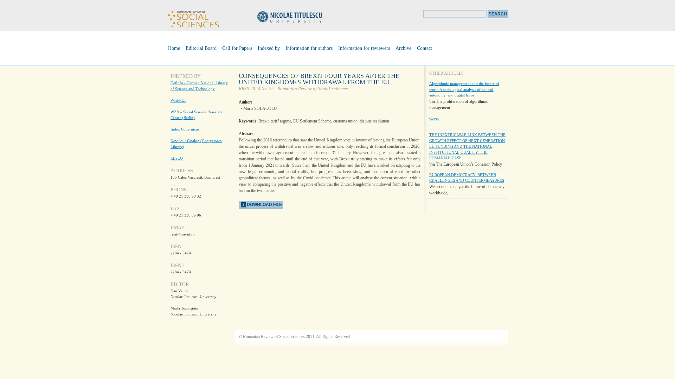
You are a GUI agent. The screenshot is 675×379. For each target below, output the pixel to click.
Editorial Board (201, 48)
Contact (424, 48)
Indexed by (269, 48)
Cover (434, 118)
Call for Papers (237, 48)
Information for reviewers (364, 48)
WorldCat (178, 100)
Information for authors (309, 48)
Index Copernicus (185, 129)
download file (264, 204)
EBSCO (177, 158)
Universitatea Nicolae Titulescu (301, 18)
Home (174, 48)
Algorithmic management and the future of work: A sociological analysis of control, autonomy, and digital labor (464, 89)
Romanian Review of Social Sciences (193, 18)
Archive (403, 48)
